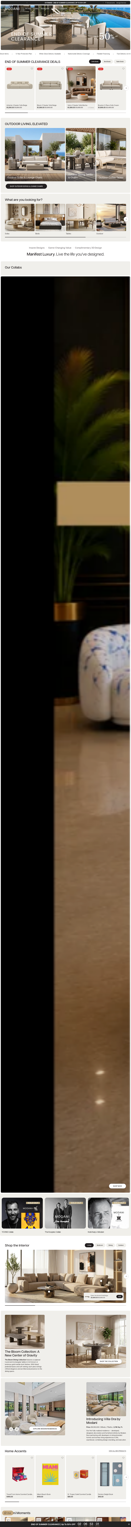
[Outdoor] (111, 219)
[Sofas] (20, 219)
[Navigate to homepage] (12, 8)
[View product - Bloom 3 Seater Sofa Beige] (50, 88)
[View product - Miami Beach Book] (50, 1477)
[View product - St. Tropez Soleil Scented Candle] (81, 1477)
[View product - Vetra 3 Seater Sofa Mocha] (81, 88)
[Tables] (81, 219)
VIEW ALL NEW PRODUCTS (117, 1451)
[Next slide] (103, 2)
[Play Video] (11, 1429)
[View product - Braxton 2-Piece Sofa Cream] (111, 88)
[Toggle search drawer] (112, 9)
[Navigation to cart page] (124, 9)
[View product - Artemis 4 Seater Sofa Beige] (20, 88)
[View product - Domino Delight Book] (111, 1477)
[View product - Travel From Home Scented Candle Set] (20, 1477)
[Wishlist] (120, 9)
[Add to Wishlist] (32, 69)
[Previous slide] (27, 2)
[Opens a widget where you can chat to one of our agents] (7, 1513)
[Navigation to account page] (116, 9)
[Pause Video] (17, 1429)
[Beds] (50, 219)
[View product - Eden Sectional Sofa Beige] (104, 1296)
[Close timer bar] (129, 1524)
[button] (126, 88)
